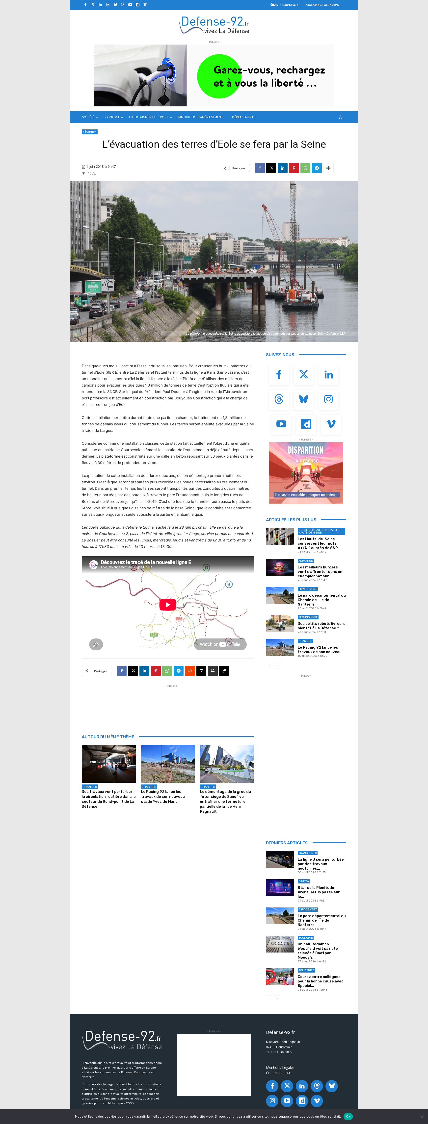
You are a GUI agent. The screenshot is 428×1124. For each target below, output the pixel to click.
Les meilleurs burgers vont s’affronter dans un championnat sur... (320, 571)
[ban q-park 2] (214, 75)
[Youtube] (130, 5)
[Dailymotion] (137, 5)
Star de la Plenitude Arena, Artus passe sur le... (319, 892)
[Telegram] (317, 168)
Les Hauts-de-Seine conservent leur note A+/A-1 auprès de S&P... (319, 543)
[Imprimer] (213, 671)
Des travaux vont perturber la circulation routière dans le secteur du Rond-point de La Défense (109, 799)
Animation (305, 560)
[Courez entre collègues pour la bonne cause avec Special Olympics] (280, 976)
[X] (271, 168)
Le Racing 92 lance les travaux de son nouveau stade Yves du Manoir (163, 796)
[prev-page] (269, 665)
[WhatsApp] (305, 168)
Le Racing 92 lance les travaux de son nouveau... (321, 649)
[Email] (201, 671)
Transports (307, 853)
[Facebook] (85, 5)
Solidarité (306, 970)
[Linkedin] (100, 5)
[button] (340, 117)
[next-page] (277, 665)
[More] (328, 168)
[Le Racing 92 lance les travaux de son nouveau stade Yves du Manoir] (168, 764)
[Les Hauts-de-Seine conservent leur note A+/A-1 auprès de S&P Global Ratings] (280, 536)
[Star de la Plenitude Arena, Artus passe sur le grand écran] (280, 887)
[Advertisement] (172, 699)
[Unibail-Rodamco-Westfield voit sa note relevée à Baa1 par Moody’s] (280, 944)
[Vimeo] (145, 5)
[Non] (421, 1116)
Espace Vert (307, 589)
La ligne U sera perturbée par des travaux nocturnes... (321, 864)
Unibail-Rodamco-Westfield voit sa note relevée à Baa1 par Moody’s (318, 951)
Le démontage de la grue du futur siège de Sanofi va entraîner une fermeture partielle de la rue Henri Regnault (225, 801)
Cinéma (303, 881)
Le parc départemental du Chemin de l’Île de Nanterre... (322, 600)
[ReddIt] (190, 671)
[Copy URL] (224, 671)
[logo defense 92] (214, 24)
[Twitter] (93, 5)
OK (348, 1116)
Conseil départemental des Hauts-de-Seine (319, 531)
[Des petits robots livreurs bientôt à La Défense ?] (280, 623)
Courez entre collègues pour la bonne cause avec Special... (321, 981)
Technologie (308, 617)
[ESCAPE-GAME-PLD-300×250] (306, 473)
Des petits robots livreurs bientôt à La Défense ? (322, 625)
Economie (305, 937)
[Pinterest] (294, 168)
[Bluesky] (115, 5)
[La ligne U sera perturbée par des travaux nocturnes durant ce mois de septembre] (280, 859)
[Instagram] (122, 5)
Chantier (89, 131)
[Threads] (107, 5)
